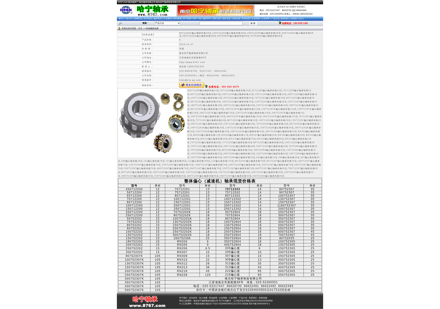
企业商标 (256, 18)
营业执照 (246, 18)
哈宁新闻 (187, 18)
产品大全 (128, 18)
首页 (121, 18)
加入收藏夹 (291, 7)
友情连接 (263, 298)
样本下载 (197, 18)
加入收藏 (203, 298)
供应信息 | (227, 18)
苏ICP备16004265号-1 (259, 303)
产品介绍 (275, 18)
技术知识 (148, 18)
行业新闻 (167, 18)
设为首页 (281, 7)
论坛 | (301, 18)
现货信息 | (217, 18)
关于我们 (183, 298)
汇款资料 (265, 18)
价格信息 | (237, 18)
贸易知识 (138, 18)
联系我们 (301, 7)
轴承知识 (158, 18)
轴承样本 (207, 18)
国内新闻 (177, 18)
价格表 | (295, 18)
